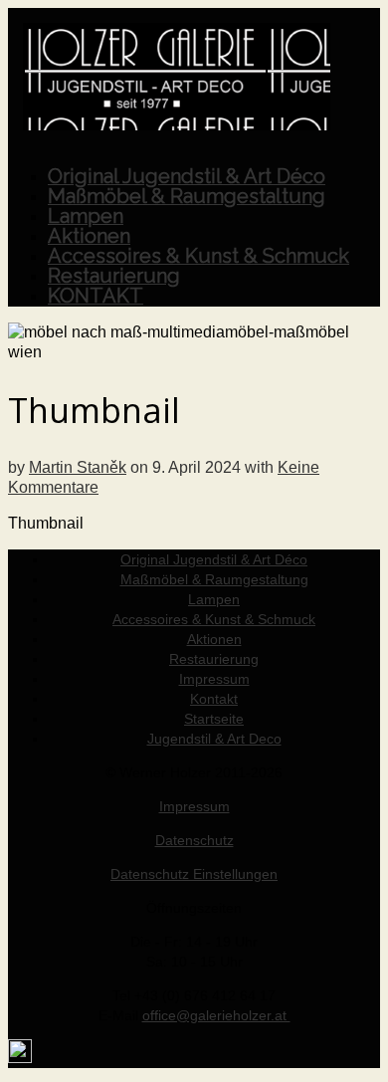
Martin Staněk (77, 467)
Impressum (194, 806)
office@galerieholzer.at (216, 1015)
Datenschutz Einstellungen (194, 874)
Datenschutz (194, 840)
